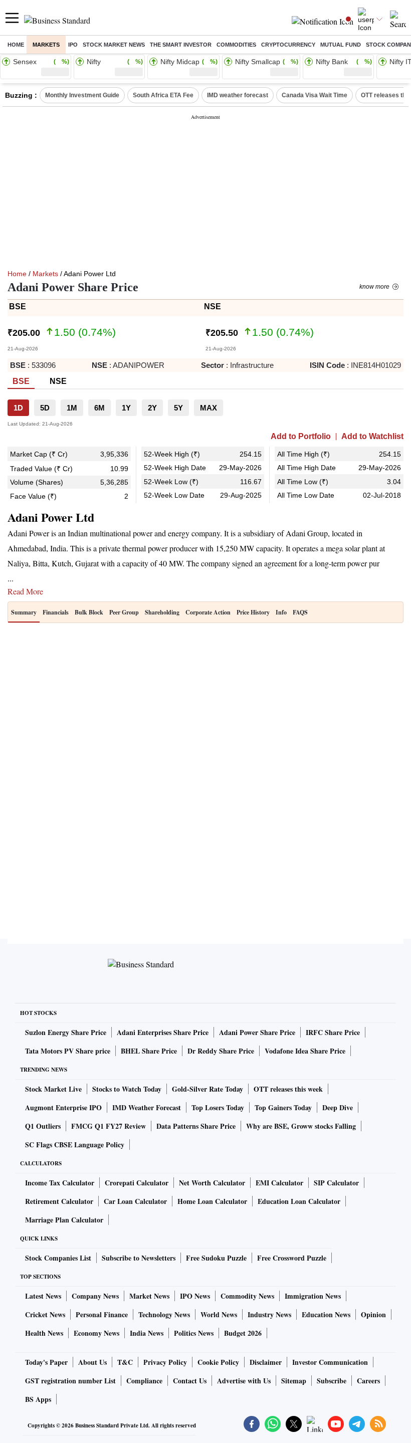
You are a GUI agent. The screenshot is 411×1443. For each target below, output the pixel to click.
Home (16, 45)
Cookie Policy (218, 1362)
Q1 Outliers (43, 1126)
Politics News (194, 1333)
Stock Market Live (53, 1089)
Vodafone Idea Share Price (305, 1051)
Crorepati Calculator (136, 1182)
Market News (149, 1296)
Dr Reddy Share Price (220, 1051)
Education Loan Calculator (299, 1201)
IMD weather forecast (237, 95)
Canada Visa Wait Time (314, 95)
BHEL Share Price (149, 1051)
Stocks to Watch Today (126, 1089)
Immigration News (313, 1296)
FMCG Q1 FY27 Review (108, 1126)
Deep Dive (337, 1107)
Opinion (373, 1314)
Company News (95, 1296)
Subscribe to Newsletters (138, 1258)
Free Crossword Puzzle (291, 1258)
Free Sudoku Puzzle (216, 1258)
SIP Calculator (336, 1182)
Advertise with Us (244, 1380)
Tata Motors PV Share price (67, 1051)
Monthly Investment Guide (82, 95)
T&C (125, 1362)
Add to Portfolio (301, 436)
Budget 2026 (243, 1333)
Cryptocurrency (288, 45)
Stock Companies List (58, 1258)
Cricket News (45, 1314)
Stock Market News (114, 45)
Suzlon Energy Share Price (65, 1032)
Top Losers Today (217, 1107)
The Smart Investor (181, 45)
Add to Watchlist (372, 436)
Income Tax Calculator (59, 1182)
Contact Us (190, 1380)
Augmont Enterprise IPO (63, 1107)
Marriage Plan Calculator (64, 1219)
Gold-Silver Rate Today (207, 1089)
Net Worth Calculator (212, 1182)
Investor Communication (330, 1362)
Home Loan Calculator (212, 1201)
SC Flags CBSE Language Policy (74, 1144)
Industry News (269, 1314)
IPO (73, 45)
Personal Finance (102, 1314)
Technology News (164, 1314)
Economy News (96, 1333)
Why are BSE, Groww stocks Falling (301, 1126)
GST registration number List (70, 1380)
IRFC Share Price (333, 1032)
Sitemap (293, 1380)
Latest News (43, 1296)
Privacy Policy (165, 1362)
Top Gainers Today (283, 1107)
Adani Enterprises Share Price (163, 1032)
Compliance (144, 1380)
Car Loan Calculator (135, 1201)
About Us (92, 1362)
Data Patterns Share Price (196, 1126)
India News (146, 1333)
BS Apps (38, 1399)
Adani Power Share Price (257, 1032)
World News (218, 1314)
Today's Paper (46, 1362)
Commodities (236, 45)
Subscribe (331, 1380)
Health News (44, 1333)
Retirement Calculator (59, 1201)
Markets (46, 45)
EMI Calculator (279, 1182)
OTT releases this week (288, 1089)
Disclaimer (266, 1362)
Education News (326, 1314)
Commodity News (247, 1296)
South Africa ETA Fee (163, 95)
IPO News (195, 1296)
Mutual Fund (340, 45)
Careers (368, 1380)
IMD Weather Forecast (146, 1107)
